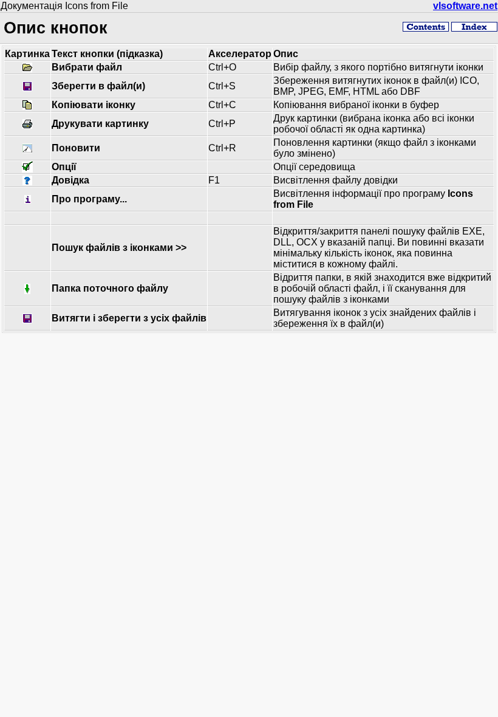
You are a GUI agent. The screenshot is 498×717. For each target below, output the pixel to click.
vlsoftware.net (465, 6)
